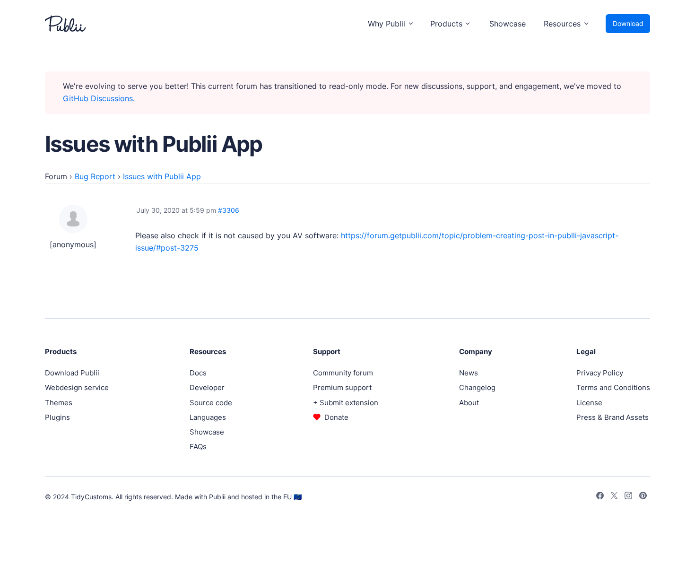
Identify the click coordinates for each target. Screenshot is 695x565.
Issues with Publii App (162, 176)
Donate (336, 417)
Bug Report (95, 176)
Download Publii (72, 372)
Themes (58, 402)
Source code (211, 402)
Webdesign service (77, 387)
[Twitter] (614, 497)
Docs (198, 372)
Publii (217, 497)
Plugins (57, 417)
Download (628, 23)
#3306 (228, 210)
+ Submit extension (345, 402)
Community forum (343, 372)
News (468, 372)
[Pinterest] (643, 497)
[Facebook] (600, 497)
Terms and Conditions (613, 387)
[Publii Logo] (65, 23)
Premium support (342, 387)
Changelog (477, 387)
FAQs (198, 446)
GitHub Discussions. (99, 98)
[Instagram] (628, 497)
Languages (208, 417)
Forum (56, 176)
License (589, 402)
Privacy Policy (599, 372)
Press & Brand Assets (612, 417)
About (469, 402)
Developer (207, 387)
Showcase (507, 23)
